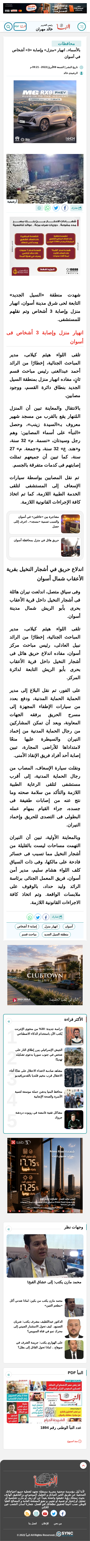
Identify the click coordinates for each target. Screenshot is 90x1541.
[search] (8, 26)
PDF (17, 26)
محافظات (66, 43)
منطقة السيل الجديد (56, 934)
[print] (39, 208)
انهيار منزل (51, 926)
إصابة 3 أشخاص (27, 926)
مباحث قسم (29, 934)
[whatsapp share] (47, 208)
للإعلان (45, 1523)
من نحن (58, 1523)
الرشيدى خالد (71, 73)
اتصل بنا (32, 1523)
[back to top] (83, 1465)
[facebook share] (65, 208)
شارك (74, 207)
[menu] (81, 26)
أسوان (69, 926)
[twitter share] (56, 208)
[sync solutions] (64, 1535)
